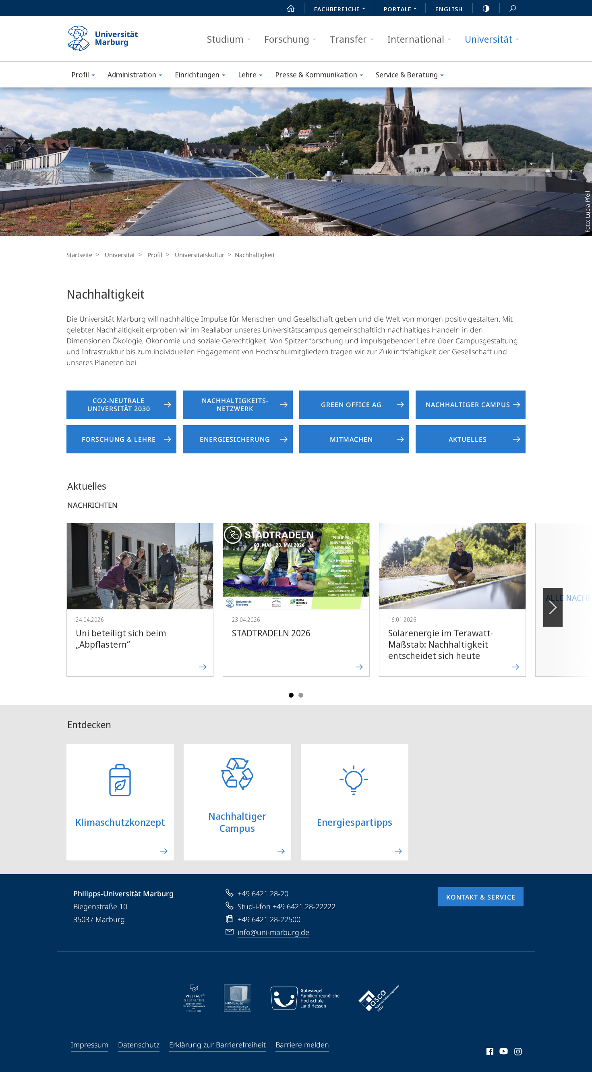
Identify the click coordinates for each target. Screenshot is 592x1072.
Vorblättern (553, 607)
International (415, 39)
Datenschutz (138, 1044)
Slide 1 (291, 695)
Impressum (89, 1044)
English (449, 9)
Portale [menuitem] (398, 9)
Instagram (518, 1052)
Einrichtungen (197, 74)
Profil (80, 74)
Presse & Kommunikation (316, 74)
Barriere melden (302, 1044)
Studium (225, 39)
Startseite (79, 255)
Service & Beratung (407, 74)
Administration (132, 74)
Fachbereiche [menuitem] (337, 9)
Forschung (286, 39)
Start (290, 8)
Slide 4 (300, 695)
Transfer (348, 39)
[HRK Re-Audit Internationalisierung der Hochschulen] (237, 998)
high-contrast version (486, 8)
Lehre (247, 74)
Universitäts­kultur (199, 255)
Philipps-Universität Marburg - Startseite (116, 38)
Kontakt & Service (480, 897)
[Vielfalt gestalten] (194, 998)
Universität (488, 39)
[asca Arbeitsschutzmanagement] (378, 998)
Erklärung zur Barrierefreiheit (217, 1044)
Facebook (489, 1052)
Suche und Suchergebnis (513, 8)
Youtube (503, 1052)
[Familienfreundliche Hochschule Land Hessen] (304, 998)
